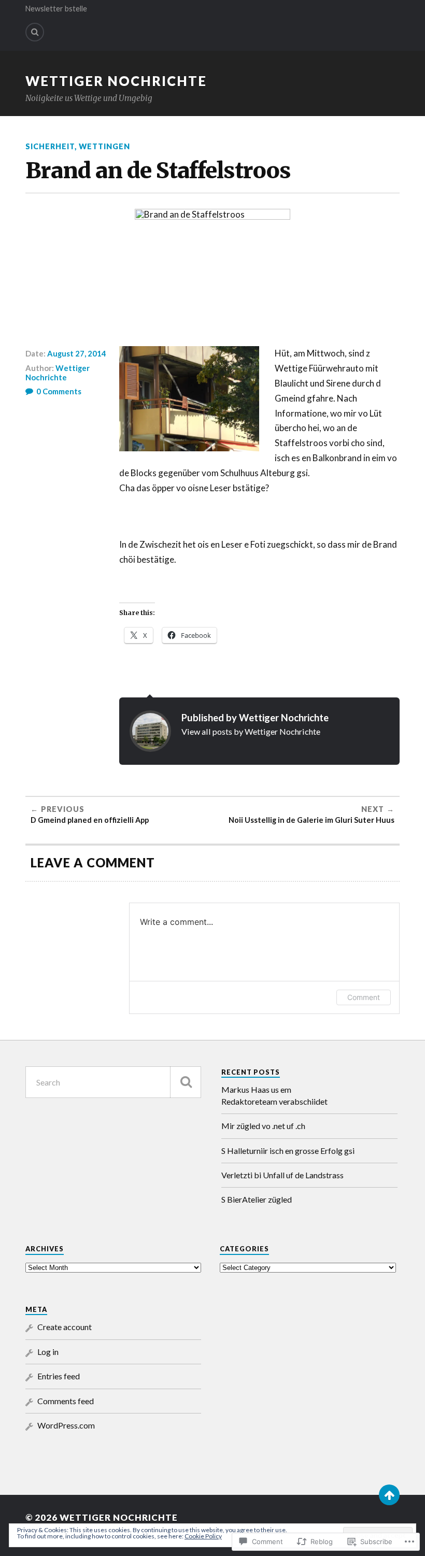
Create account (64, 1327)
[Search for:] (113, 1082)
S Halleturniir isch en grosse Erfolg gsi (288, 1150)
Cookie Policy (203, 1536)
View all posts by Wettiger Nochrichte (250, 731)
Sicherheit (50, 146)
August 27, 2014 (76, 353)
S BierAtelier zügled (256, 1199)
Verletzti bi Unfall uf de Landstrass (282, 1175)
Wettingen (104, 146)
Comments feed (65, 1401)
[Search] (34, 32)
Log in (48, 1352)
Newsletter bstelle (56, 8)
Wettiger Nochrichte (116, 81)
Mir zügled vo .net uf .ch (263, 1126)
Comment (363, 997)
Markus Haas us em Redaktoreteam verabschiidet (274, 1095)
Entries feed (58, 1376)
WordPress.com (66, 1425)
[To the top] (389, 1494)
